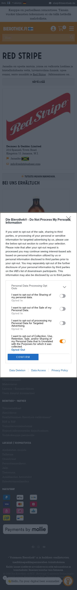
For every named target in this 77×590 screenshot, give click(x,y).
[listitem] (38, 287)
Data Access (38, 370)
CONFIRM (23, 357)
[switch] (63, 296)
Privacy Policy (60, 370)
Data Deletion (17, 370)
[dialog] (38, 295)
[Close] (69, 219)
